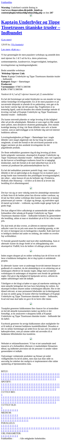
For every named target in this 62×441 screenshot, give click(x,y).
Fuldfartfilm (6, 2)
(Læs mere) (6, 39)
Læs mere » (6, 49)
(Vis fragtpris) (17, 44)
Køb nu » (16, 49)
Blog (16, 438)
